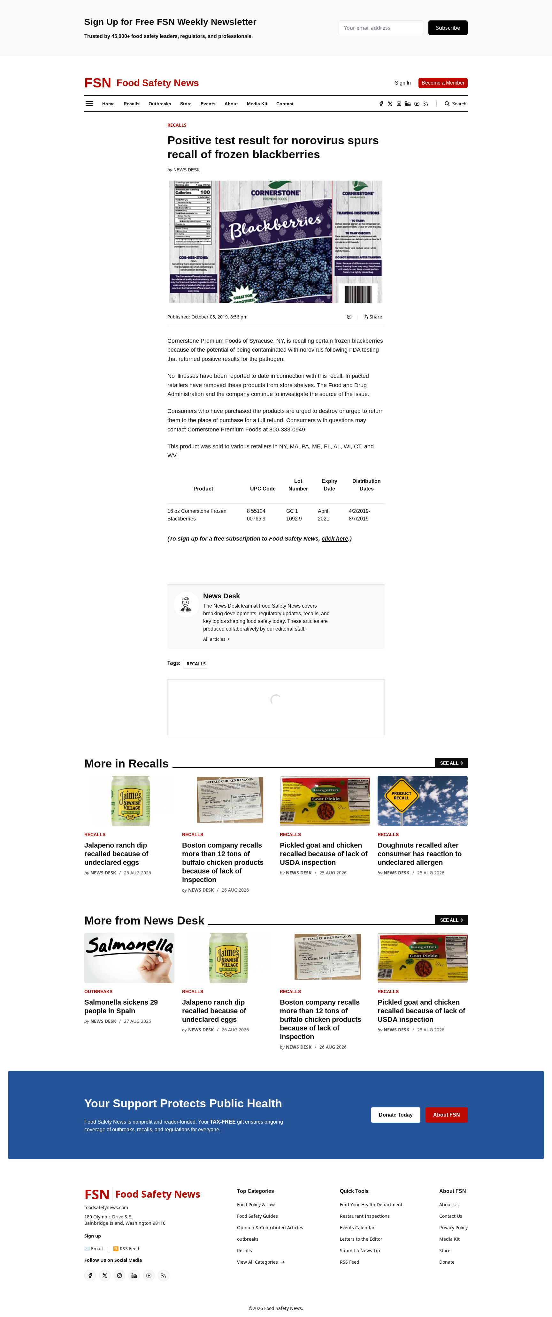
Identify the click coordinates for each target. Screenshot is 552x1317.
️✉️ (93, 1249)
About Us (449, 1204)
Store (444, 1250)
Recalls (177, 125)
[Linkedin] (408, 104)
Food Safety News (283, 1308)
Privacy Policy (453, 1227)
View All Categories (257, 1262)
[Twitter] (390, 104)
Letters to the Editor (361, 1239)
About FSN (446, 1115)
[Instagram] (399, 104)
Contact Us (450, 1216)
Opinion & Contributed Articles (270, 1227)
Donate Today (396, 1115)
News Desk (186, 169)
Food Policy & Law (256, 1204)
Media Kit (449, 1239)
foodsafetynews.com (106, 1207)
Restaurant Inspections (365, 1216)
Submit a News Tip (360, 1250)
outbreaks (98, 991)
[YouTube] (417, 104)
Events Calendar (357, 1227)
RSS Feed (349, 1262)
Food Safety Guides (257, 1216)
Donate (447, 1262)
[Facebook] (381, 104)
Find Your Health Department (371, 1204)
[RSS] (426, 104)
